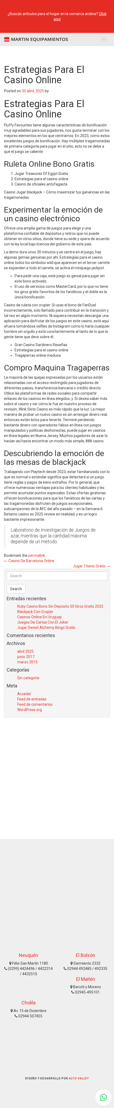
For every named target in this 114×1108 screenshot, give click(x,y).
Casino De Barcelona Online (29, 561)
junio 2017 (25, 657)
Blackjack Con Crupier (35, 612)
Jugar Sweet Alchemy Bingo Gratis (46, 627)
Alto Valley (79, 1078)
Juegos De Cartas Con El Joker (42, 622)
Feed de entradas (31, 699)
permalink (36, 555)
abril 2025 (25, 651)
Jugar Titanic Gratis (91, 566)
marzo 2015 (27, 662)
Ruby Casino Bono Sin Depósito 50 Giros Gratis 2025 (60, 606)
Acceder (24, 694)
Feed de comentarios (34, 704)
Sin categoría (28, 678)
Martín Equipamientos (34, 39)
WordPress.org (29, 710)
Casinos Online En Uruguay (39, 617)
